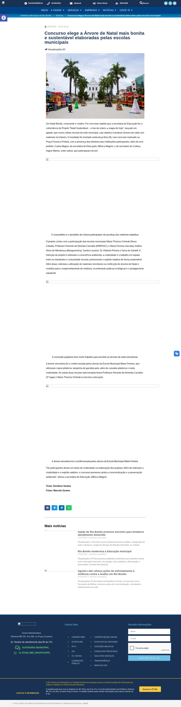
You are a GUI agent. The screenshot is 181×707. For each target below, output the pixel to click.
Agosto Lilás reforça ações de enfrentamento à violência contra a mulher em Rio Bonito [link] (106, 573)
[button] (57, 10)
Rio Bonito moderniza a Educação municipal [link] (105, 551)
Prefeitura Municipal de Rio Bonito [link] (35, 15)
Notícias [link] (59, 15)
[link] (3, 17)
